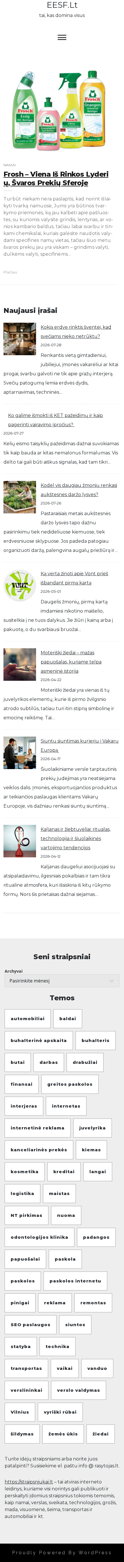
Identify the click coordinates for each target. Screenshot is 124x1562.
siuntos (75, 1324)
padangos (96, 1237)
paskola (65, 1259)
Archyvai (13, 971)
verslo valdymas (78, 1390)
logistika (22, 1193)
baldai (67, 1018)
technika (57, 1346)
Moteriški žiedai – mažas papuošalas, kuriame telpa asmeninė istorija (71, 662)
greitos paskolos (70, 1084)
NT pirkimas (26, 1215)
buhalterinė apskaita (39, 1040)
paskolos (23, 1281)
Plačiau (10, 272)
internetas (66, 1106)
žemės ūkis (63, 1434)
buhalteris (96, 1040)
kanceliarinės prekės (39, 1149)
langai (97, 1171)
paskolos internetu (75, 1281)
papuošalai (25, 1259)
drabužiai (85, 1062)
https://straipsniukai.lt (29, 1482)
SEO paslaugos (30, 1324)
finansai (22, 1084)
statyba (21, 1346)
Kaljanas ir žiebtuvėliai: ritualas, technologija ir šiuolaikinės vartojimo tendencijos (75, 838)
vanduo (97, 1368)
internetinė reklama (38, 1128)
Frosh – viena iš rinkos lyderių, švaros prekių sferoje (55, 178)
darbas (49, 1062)
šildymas (22, 1434)
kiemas (91, 1149)
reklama (55, 1302)
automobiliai (28, 1018)
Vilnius (20, 1412)
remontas (93, 1302)
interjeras (24, 1106)
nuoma (66, 1215)
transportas (26, 1368)
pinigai (20, 1302)
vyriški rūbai (60, 1412)
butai (18, 1062)
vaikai (65, 1368)
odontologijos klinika (39, 1237)
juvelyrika (92, 1128)
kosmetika (25, 1171)
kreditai (64, 1171)
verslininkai (26, 1390)
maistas (59, 1193)
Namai (9, 165)
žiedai (101, 1434)
